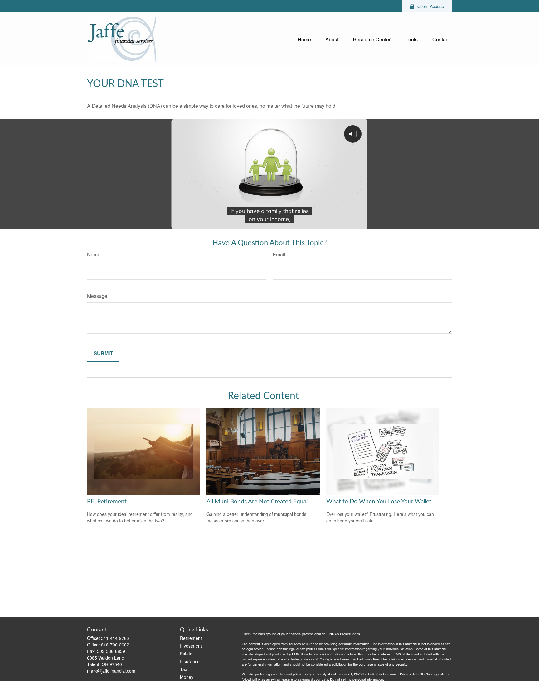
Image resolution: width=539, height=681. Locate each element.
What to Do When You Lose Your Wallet (378, 502)
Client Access (430, 6)
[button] (304, 38)
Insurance (190, 661)
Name (93, 254)
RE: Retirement (107, 502)
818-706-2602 (115, 644)
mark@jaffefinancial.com (111, 671)
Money (186, 677)
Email (279, 254)
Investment (191, 646)
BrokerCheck (350, 633)
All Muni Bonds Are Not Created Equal (257, 502)
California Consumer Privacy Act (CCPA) (399, 673)
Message (97, 295)
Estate (186, 653)
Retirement (191, 638)
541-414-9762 (115, 638)
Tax (183, 669)
